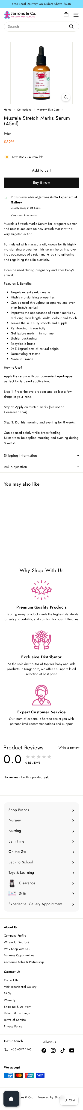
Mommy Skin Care (48, 109)
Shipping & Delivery (17, 1006)
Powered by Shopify (51, 1097)
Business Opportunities (19, 955)
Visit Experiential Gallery (20, 987)
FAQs (7, 993)
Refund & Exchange (17, 1013)
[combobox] (41, 27)
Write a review (69, 747)
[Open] (11, 1099)
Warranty (10, 1000)
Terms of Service (15, 1020)
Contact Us (11, 980)
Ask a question (15, 466)
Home (7, 109)
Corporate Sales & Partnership (24, 962)
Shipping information (20, 455)
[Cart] (66, 15)
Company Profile (15, 935)
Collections (24, 109)
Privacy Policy (13, 1026)
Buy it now (41, 182)
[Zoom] (66, 97)
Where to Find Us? (16, 942)
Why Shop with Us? (17, 949)
